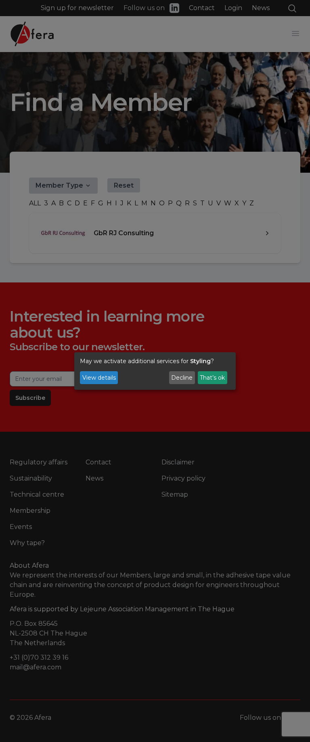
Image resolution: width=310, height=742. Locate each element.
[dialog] (155, 371)
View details (99, 377)
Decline (182, 377)
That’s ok (212, 377)
